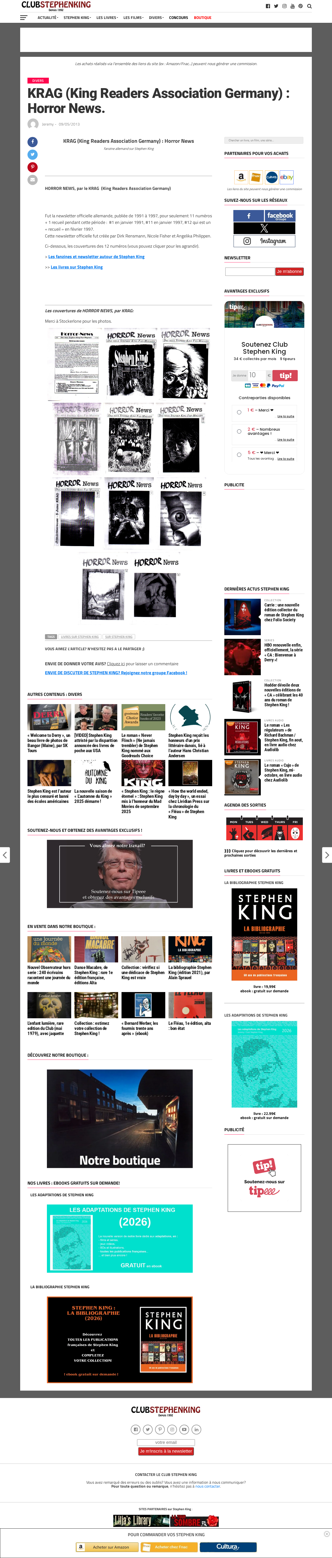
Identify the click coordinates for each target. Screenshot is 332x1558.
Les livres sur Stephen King (77, 266)
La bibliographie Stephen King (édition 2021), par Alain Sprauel (189, 972)
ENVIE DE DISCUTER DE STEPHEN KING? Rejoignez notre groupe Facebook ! (116, 672)
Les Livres (106, 17)
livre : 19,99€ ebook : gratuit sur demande (264, 989)
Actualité (47, 17)
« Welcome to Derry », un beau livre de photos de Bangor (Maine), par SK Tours (48, 743)
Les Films (132, 17)
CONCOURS (178, 17)
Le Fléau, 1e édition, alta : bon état (189, 1025)
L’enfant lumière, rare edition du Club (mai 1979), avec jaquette (45, 1028)
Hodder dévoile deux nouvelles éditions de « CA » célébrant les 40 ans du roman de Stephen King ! (283, 694)
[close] (326, 1534)
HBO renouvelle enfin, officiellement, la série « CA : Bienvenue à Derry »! (283, 652)
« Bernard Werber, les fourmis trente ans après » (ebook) (140, 1028)
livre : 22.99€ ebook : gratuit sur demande (264, 1116)
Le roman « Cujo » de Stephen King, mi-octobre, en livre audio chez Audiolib (283, 773)
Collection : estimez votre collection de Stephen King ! (91, 1028)
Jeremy (48, 124)
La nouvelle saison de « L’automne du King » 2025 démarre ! (93, 796)
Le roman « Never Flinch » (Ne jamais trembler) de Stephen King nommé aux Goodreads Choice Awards (140, 748)
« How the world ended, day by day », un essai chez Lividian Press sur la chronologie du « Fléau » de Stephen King (188, 804)
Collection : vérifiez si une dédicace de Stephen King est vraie (143, 972)
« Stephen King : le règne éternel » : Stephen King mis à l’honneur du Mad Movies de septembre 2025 (143, 801)
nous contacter (207, 1486)
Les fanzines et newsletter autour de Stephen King (96, 256)
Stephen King (76, 17)
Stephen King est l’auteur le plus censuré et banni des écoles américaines (49, 796)
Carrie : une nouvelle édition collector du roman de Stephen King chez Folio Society (284, 612)
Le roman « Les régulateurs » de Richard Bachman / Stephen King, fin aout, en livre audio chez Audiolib (283, 737)
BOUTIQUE (202, 17)
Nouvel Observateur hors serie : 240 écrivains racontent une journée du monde (48, 975)
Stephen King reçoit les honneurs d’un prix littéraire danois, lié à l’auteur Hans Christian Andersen (188, 745)
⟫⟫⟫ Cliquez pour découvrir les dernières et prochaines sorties (260, 853)
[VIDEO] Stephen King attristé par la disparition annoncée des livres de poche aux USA (95, 743)
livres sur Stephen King (80, 636)
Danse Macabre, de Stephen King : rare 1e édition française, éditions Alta (93, 975)
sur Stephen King (118, 636)
